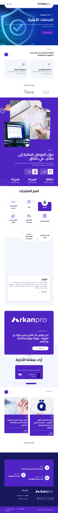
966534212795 (14, 479)
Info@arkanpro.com (36, 482)
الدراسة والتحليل (15, 69)
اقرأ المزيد (43, 292)
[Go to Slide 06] (20, 383)
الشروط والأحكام (21, 512)
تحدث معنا (41, 348)
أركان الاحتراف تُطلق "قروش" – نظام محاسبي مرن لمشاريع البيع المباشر (21, 423)
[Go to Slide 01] (37, 383)
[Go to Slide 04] (23, 383)
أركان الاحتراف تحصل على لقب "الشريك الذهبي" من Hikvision (47, 422)
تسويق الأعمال (42, 69)
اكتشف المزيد (48, 33)
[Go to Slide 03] (29, 383)
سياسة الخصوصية (11, 512)
